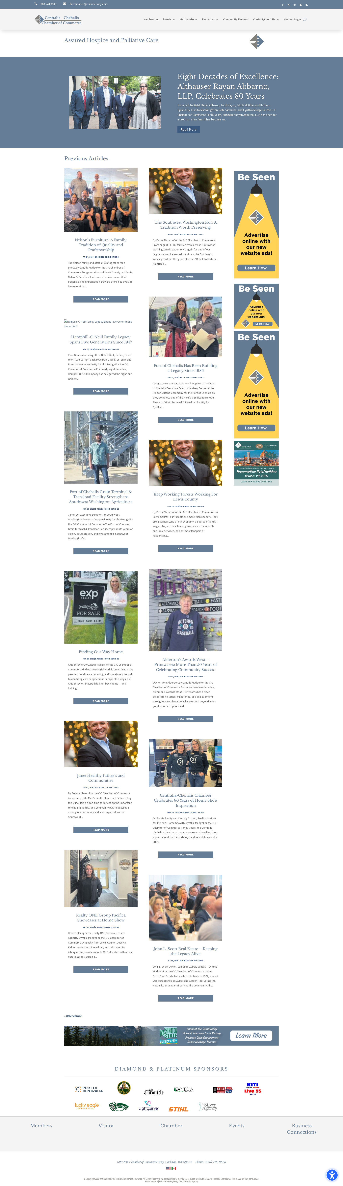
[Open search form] (304, 19)
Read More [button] (189, 129)
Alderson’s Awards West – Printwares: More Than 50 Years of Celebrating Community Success (185, 664)
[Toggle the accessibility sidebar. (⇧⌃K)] (332, 1175)
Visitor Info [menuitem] (187, 19)
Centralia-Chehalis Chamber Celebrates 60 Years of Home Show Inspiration (186, 800)
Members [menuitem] (149, 19)
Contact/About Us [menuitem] (264, 19)
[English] (169, 1168)
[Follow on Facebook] (282, 5)
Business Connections (107, 257)
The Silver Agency (190, 1181)
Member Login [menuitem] (292, 19)
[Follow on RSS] (306, 5)
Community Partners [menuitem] (236, 19)
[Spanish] (174, 1168)
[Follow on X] (288, 5)
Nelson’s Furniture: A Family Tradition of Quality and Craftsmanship (101, 245)
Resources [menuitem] (208, 19)
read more (101, 299)
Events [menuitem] (167, 19)
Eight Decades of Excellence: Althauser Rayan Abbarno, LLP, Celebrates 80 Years (228, 86)
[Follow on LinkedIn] (300, 5)
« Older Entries (73, 1016)
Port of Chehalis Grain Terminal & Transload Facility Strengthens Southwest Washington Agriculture (100, 497)
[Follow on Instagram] (294, 5)
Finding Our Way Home (101, 652)
